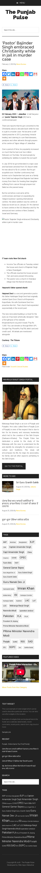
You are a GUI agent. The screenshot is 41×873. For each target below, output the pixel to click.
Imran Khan (25, 588)
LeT (34, 601)
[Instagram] (26, 74)
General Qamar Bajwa (13, 567)
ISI (15, 594)
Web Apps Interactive (26, 865)
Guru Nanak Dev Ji (14, 582)
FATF (17, 563)
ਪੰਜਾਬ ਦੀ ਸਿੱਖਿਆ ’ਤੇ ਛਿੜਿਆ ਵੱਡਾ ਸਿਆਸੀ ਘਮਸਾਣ (17, 761)
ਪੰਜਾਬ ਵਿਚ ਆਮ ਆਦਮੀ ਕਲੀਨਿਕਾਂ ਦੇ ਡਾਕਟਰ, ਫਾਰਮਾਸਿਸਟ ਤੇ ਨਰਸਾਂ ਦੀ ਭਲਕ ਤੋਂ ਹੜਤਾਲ (20, 503)
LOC (4, 606)
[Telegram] (31, 74)
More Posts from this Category (14, 687)
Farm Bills (7, 563)
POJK (26, 616)
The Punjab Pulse (20, 14)
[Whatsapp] (22, 74)
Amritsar (13, 542)
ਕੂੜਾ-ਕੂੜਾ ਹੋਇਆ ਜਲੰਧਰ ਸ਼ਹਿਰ (15, 519)
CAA (4, 547)
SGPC (12, 647)
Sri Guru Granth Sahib (27, 482)
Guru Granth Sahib (10, 577)
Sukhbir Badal (28, 647)
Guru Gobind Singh (25, 573)
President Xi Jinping (10, 621)
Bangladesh (23, 542)
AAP (5, 542)
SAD (30, 641)
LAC (27, 600)
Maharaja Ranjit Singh (19, 606)
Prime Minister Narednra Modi (16, 626)
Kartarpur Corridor (26, 595)
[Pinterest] (18, 74)
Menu (22, 3)
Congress (5, 558)
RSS (23, 641)
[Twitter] (9, 74)
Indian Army (7, 595)
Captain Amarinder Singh (20, 547)
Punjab (6, 641)
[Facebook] (4, 74)
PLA (19, 616)
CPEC (23, 557)
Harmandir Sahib (8, 589)
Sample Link (6, 732)
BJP (32, 542)
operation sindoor (26, 611)
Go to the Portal (14, 466)
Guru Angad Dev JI (9, 572)
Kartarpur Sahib (8, 601)
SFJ (4, 647)
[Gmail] (35, 74)
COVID (14, 558)
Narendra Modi (9, 611)
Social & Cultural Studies (19, 367)
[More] (4, 78)
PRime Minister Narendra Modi (18, 633)
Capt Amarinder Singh (13, 552)
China (29, 552)
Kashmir (19, 601)
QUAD (15, 642)
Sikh (20, 647)
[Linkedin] (13, 74)
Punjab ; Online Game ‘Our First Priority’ (16, 744)
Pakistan (8, 616)
